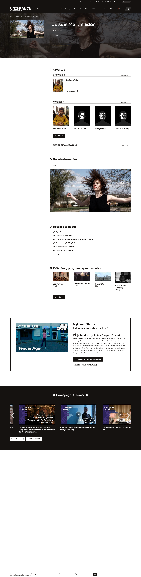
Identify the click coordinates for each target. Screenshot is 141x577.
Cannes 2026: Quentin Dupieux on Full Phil (111, 428)
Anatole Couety (122, 128)
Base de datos (84, 9)
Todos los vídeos (34, 439)
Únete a (121, 9)
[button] (127, 173)
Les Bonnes (58, 284)
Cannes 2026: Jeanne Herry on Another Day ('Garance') (69, 428)
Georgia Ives (100, 128)
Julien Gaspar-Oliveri (106, 335)
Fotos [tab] (54, 165)
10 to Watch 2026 (106, 1)
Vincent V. (99, 284)
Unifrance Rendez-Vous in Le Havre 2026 (89, 1)
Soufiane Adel (77, 30)
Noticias (56, 9)
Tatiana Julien (80, 128)
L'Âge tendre (80, 335)
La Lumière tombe (82, 283)
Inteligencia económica (99, 9)
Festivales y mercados (69, 9)
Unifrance (113, 9)
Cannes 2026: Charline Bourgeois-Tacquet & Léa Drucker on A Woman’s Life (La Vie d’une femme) (28, 429)
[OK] (95, 574)
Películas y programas (43, 9)
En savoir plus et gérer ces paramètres (20, 575)
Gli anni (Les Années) (120, 287)
